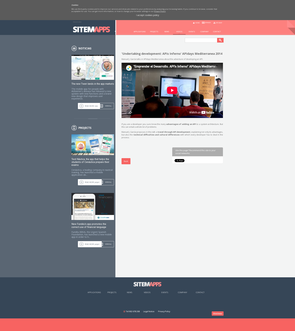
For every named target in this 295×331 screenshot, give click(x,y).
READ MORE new (91, 106)
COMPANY (204, 31)
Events (164, 292)
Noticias (84, 48)
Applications (94, 292)
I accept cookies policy (147, 15)
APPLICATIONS (140, 31)
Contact (200, 292)
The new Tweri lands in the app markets (92, 83)
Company (182, 292)
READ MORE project (92, 182)
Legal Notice (148, 311)
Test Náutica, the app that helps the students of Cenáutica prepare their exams (90, 162)
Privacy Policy (160, 11)
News (166, 31)
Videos (179, 31)
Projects (154, 31)
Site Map (219, 23)
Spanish (208, 22)
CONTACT (217, 31)
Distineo (217, 313)
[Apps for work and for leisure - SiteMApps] (91, 31)
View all (108, 106)
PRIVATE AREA (77, 22)
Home (197, 23)
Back (126, 161)
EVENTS (192, 31)
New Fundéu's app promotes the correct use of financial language (88, 225)
